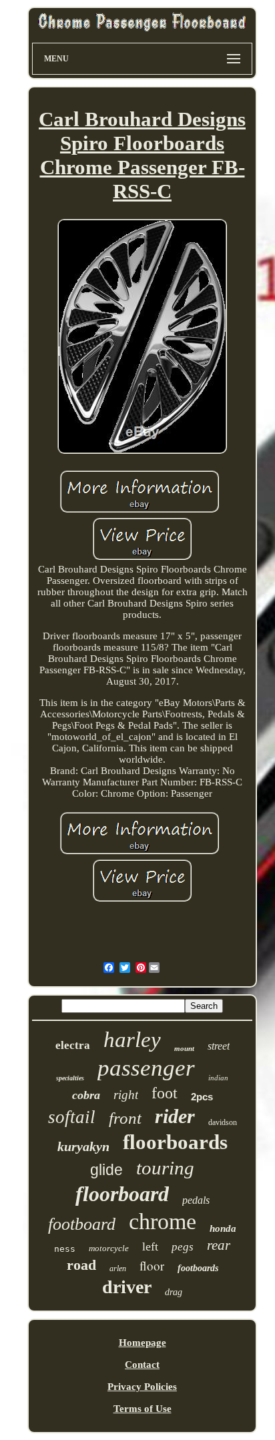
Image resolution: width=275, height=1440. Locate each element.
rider (175, 1116)
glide (106, 1169)
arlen (117, 1268)
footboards (198, 1268)
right (125, 1095)
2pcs (202, 1096)
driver (127, 1287)
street (219, 1046)
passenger (146, 1068)
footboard (81, 1224)
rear (218, 1245)
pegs (183, 1246)
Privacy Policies (142, 1386)
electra (72, 1045)
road (81, 1264)
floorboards (175, 1142)
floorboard (122, 1194)
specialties (70, 1078)
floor (152, 1265)
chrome (162, 1221)
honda (223, 1228)
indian (218, 1078)
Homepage (142, 1342)
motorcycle (109, 1248)
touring (165, 1167)
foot (165, 1093)
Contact (142, 1364)
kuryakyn (83, 1146)
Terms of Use (142, 1408)
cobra (86, 1095)
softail (71, 1117)
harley (132, 1040)
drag (173, 1292)
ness (64, 1249)
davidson (222, 1122)
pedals (196, 1200)
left (150, 1246)
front (125, 1118)
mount (184, 1048)
